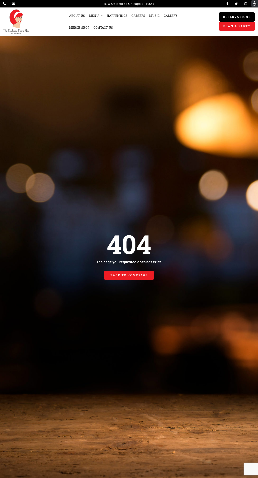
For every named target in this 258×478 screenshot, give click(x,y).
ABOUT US (77, 16)
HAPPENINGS (117, 16)
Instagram (244, 3)
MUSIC (154, 16)
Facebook (227, 3)
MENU (94, 16)
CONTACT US (103, 27)
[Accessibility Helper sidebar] (254, 3)
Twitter (236, 3)
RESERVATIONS (237, 17)
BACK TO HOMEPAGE (129, 275)
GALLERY (170, 16)
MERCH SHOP (79, 27)
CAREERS (138, 16)
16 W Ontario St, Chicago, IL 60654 (129, 4)
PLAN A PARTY (237, 26)
